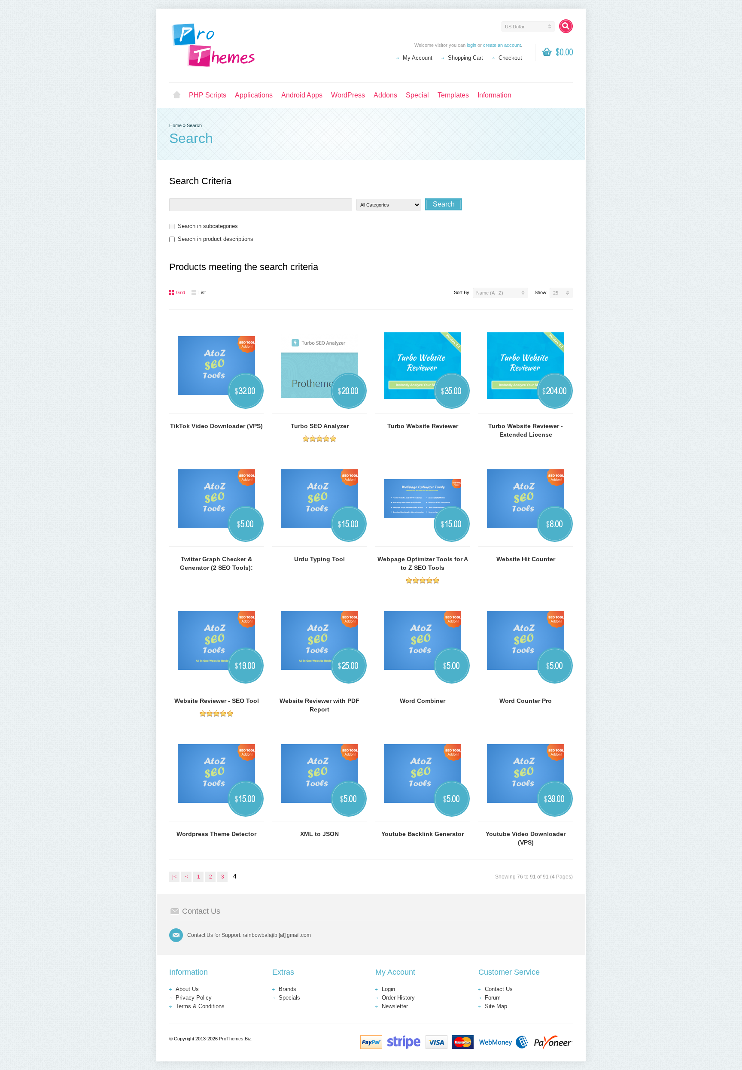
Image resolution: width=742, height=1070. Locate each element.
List (202, 292)
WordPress (348, 95)
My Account (417, 58)
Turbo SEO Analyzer (320, 426)
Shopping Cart (465, 58)
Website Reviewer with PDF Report (319, 705)
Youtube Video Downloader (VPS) (526, 838)
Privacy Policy (194, 997)
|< (174, 877)
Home (177, 95)
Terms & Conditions (200, 1006)
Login (388, 989)
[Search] (566, 26)
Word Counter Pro (525, 700)
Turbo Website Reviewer (422, 426)
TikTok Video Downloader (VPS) (216, 426)
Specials (289, 997)
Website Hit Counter (525, 559)
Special (417, 95)
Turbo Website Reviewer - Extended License (525, 430)
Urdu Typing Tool (319, 559)
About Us (187, 989)
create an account (502, 45)
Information (494, 95)
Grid (180, 292)
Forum (493, 997)
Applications (254, 95)
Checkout (510, 58)
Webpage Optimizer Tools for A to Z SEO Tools (422, 563)
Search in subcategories (208, 226)
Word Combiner (422, 700)
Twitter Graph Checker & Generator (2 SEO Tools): (216, 563)
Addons (385, 95)
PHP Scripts (207, 95)
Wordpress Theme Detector (216, 833)
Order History (398, 997)
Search (194, 125)
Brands (287, 989)
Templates (453, 95)
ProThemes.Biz (235, 1038)
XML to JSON (319, 833)
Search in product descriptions (215, 239)
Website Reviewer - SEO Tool (216, 700)
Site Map (496, 1006)
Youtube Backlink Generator (422, 833)
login (471, 45)
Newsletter (395, 1006)
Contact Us (499, 989)
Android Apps (301, 95)
